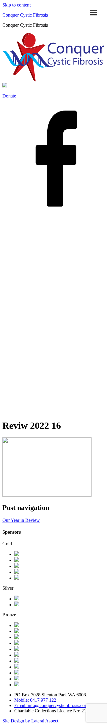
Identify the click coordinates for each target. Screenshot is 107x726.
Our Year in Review (21, 520)
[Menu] (93, 12)
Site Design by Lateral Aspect (30, 720)
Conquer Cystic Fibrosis (25, 14)
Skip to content (16, 4)
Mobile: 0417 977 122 (35, 700)
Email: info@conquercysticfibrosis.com (51, 705)
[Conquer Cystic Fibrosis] (53, 79)
